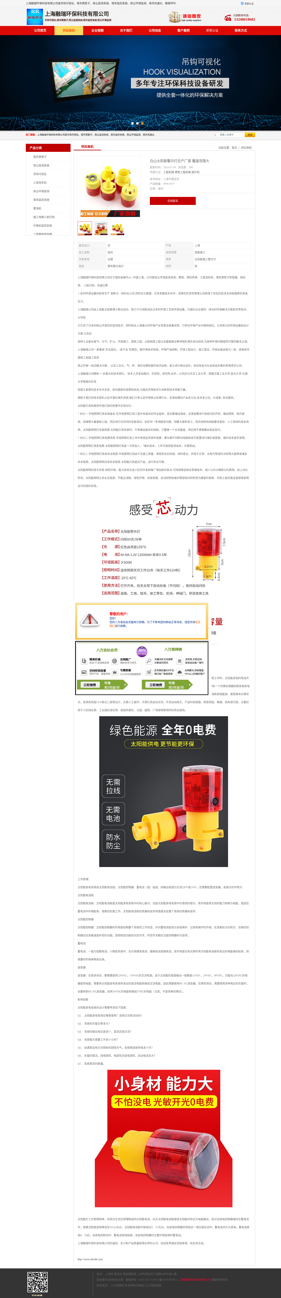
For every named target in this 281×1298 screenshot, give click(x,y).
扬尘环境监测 (41, 191)
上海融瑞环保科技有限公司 (195, 1279)
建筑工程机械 (183, 172)
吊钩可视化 (40, 174)
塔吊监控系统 (41, 199)
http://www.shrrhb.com (90, 1259)
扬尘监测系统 (41, 165)
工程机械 (168, 172)
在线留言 (172, 200)
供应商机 (69, 30)
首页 (234, 147)
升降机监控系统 (42, 225)
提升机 (196, 172)
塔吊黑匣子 (40, 156)
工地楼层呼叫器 (42, 234)
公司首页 (40, 30)
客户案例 (183, 30)
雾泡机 (37, 208)
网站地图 (155, 1285)
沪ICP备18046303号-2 (165, 1279)
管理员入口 (143, 1285)
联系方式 (241, 30)
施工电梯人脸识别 (44, 217)
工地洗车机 (40, 182)
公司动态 (155, 30)
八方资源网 (117, 1285)
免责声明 (130, 1285)
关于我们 (126, 30)
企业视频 (97, 30)
